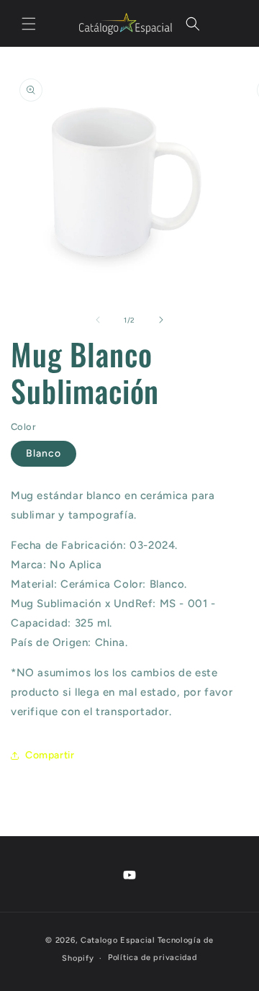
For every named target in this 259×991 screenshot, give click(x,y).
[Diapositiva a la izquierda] (98, 320)
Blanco (43, 453)
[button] (29, 24)
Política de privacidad (152, 957)
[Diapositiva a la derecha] (161, 320)
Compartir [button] (49, 755)
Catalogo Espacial (118, 940)
